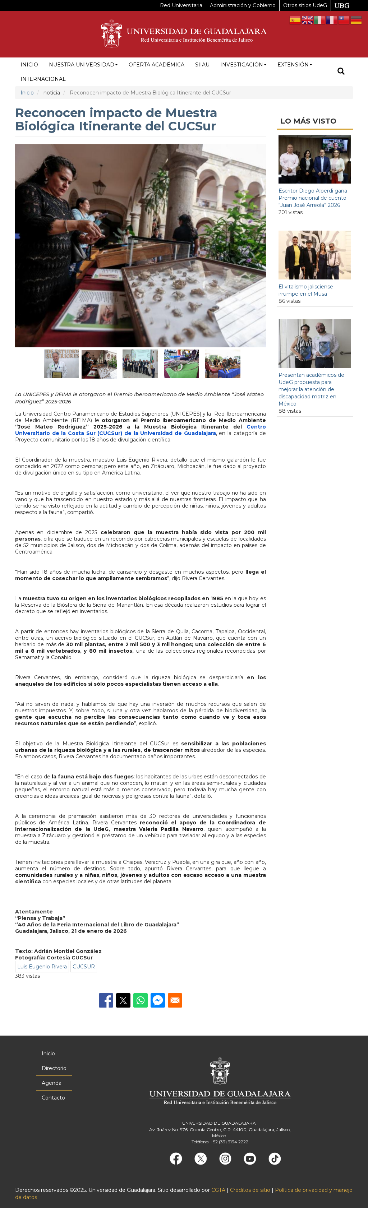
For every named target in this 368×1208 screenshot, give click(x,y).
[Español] (295, 20)
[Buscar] (341, 72)
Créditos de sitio (250, 1190)
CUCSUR (84, 966)
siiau (202, 64)
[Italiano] (320, 20)
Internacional (43, 79)
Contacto (53, 1097)
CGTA (218, 1190)
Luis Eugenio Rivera (42, 966)
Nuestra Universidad (81, 64)
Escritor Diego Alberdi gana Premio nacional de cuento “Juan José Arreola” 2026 (313, 198)
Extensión (293, 64)
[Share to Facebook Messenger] (158, 1000)
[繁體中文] (344, 20)
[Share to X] (123, 1000)
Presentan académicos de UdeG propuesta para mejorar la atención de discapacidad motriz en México (311, 389)
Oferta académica (156, 64)
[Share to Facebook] (106, 1000)
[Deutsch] (356, 20)
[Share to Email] (175, 1000)
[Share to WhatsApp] (140, 1000)
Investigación (241, 64)
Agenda (51, 1083)
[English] (308, 20)
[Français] (332, 20)
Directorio (54, 1068)
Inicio (29, 64)
